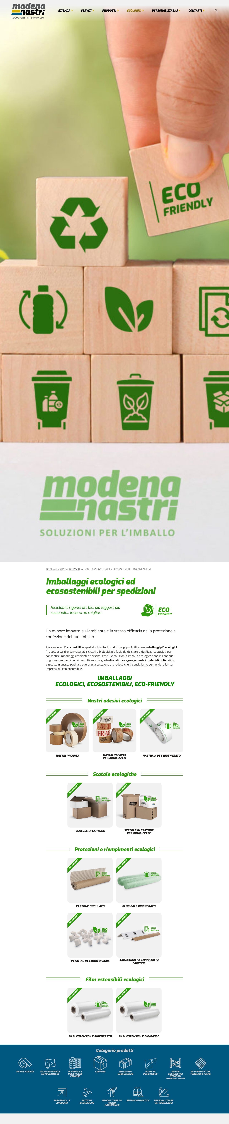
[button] (216, 10)
